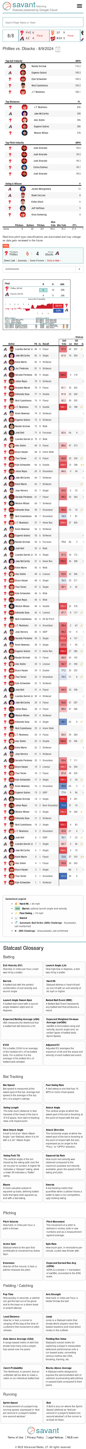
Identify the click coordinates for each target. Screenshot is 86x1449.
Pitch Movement (55, 1221)
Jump (49, 1316)
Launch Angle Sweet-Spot (17, 1000)
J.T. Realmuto (38, 92)
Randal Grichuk (39, 66)
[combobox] (43, 22)
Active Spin (9, 1244)
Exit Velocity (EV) (12, 965)
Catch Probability (13, 1368)
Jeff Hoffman (37, 208)
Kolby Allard (37, 201)
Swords (50, 1184)
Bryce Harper (21, 452)
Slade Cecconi (38, 195)
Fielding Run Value (56, 1339)
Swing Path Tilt (11, 1155)
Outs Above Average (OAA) (18, 1339)
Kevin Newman (22, 413)
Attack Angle (53, 1107)
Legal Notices (56, 1437)
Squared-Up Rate (55, 1155)
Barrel (25, 908)
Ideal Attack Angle (13, 1130)
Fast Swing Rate (55, 1085)
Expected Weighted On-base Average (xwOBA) (62, 1020)
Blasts (6, 1184)
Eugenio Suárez (39, 72)
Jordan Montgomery (41, 189)
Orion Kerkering (39, 214)
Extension (8, 1263)
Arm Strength (53, 1294)
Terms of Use (16, 1437)
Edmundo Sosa (22, 394)
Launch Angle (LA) (56, 965)
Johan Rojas (21, 381)
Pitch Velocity (10, 1221)
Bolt (48, 1402)
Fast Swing (26, 913)
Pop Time (8, 1294)
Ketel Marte (21, 362)
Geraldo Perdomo (23, 374)
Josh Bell (19, 432)
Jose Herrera (21, 490)
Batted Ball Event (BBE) (59, 1000)
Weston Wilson (41, 133)
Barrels (7, 981)
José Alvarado (40, 148)
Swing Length (11, 1107)
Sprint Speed (10, 1402)
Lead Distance (11, 1316)
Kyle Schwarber (39, 79)
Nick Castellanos (40, 85)
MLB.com (72, 1437)
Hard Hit (24, 903)
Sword (23, 918)
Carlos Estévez (40, 167)
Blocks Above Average (59, 1368)
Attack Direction (55, 1130)
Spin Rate (51, 1244)
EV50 (6, 1045)
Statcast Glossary (23, 947)
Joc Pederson (22, 368)
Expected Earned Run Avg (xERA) (61, 1264)
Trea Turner (20, 458)
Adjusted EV (53, 1045)
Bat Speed (9, 1085)
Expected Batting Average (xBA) (21, 1019)
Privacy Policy (36, 1437)
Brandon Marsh (22, 387)
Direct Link (9, 260)
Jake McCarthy (41, 113)
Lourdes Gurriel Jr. (24, 349)
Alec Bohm (39, 120)
